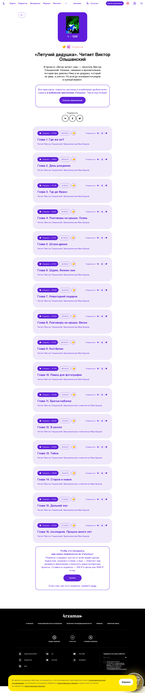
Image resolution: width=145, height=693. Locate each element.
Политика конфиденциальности (79, 623)
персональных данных (67, 683)
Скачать (114, 3)
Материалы (35, 3)
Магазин (57, 3)
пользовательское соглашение (117, 669)
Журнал (46, 3)
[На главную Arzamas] (3, 3)
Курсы (13, 3)
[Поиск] (141, 3)
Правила (99, 623)
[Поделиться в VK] (65, 118)
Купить (72, 578)
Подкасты (22, 3)
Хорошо (126, 682)
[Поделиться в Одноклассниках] (72, 118)
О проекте (29, 623)
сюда (93, 586)
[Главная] (72, 616)
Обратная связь (113, 623)
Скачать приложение (72, 100)
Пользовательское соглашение (50, 623)
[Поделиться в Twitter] (80, 118)
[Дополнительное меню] (66, 3)
